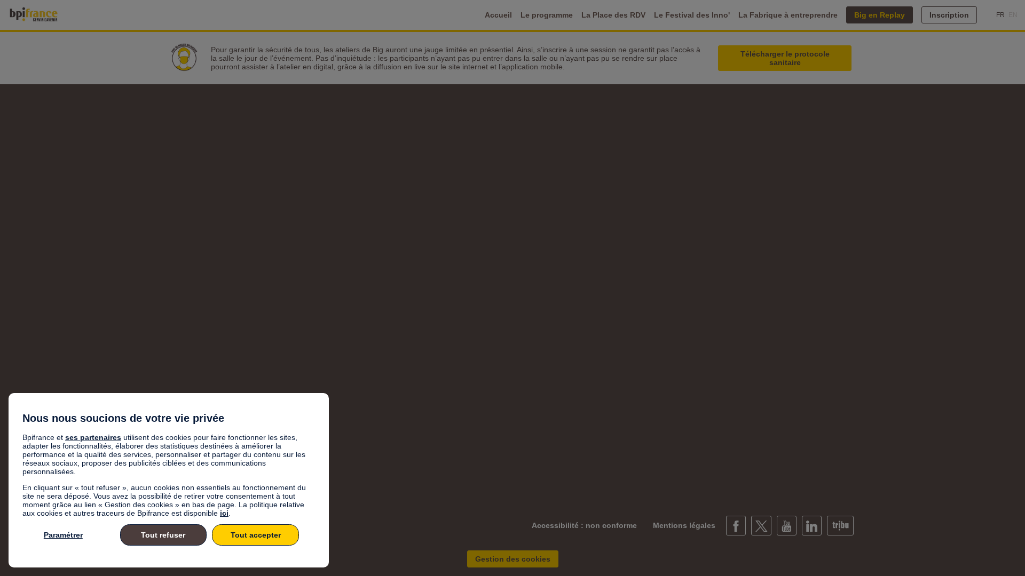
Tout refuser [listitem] (163, 535)
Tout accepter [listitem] (256, 535)
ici (224, 513)
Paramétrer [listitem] (63, 535)
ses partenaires (93, 437)
